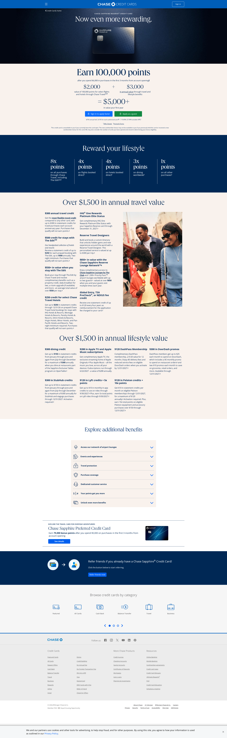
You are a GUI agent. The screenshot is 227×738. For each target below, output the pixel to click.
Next (122, 626)
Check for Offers (82, 693)
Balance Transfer (124, 613)
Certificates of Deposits (122, 669)
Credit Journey (119, 657)
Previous (105, 626)
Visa (78, 677)
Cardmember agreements (155, 665)
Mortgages (117, 673)
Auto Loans (118, 677)
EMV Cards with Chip (84, 685)
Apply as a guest (132, 113)
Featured (56, 613)
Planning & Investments (122, 681)
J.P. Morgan (149, 705)
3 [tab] (118, 625)
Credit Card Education (154, 685)
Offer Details (108, 124)
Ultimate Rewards (153, 677)
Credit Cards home (54, 10)
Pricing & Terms (119, 124)
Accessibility (156, 708)
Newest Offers (53, 665)
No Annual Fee (82, 665)
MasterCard (81, 681)
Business (171, 613)
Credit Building (82, 661)
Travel (149, 613)
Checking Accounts (120, 661)
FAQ (147, 681)
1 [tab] (109, 625)
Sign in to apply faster (102, 113)
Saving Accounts (119, 665)
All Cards (78, 613)
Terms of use (144, 708)
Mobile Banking (151, 661)
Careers (175, 705)
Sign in (179, 4)
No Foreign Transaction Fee (86, 669)
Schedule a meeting (153, 689)
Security (135, 708)
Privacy (127, 708)
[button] (223, 732)
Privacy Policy (51, 733)
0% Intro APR (81, 673)
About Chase (137, 705)
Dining (79, 657)
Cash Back (100, 613)
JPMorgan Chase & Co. (163, 705)
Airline (50, 689)
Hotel (49, 693)
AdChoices (174, 708)
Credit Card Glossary (153, 673)
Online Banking (151, 657)
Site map (165, 708)
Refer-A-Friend (82, 689)
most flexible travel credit (64, 218)
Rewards (51, 685)
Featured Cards (53, 657)
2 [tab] (113, 625)
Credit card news (152, 669)
